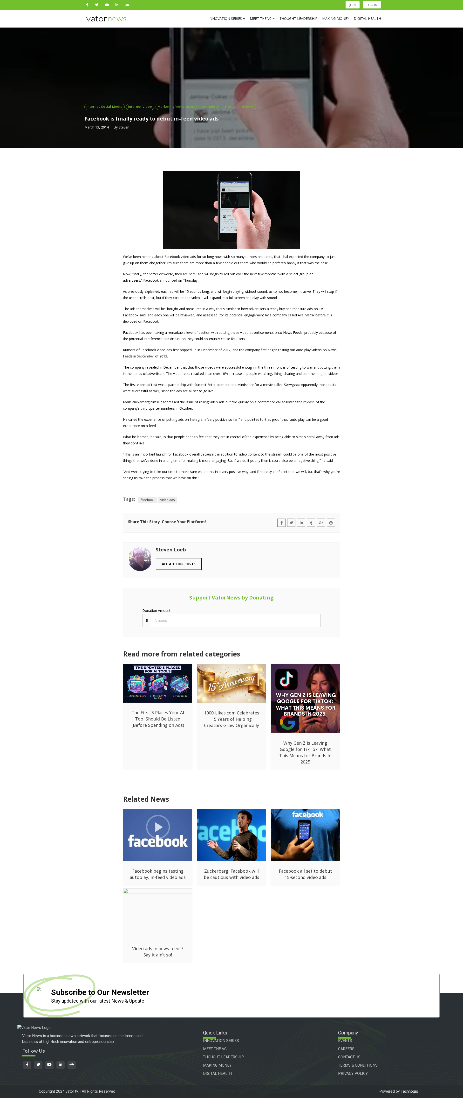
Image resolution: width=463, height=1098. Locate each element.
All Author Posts (179, 564)
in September (143, 356)
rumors (251, 256)
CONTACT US (349, 1057)
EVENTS (345, 1040)
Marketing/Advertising (176, 106)
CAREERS (346, 1049)
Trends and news (239, 106)
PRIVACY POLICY (353, 1073)
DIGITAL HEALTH (217, 1073)
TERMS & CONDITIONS (358, 1065)
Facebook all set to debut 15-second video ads (305, 874)
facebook (148, 500)
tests (268, 256)
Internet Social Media (105, 106)
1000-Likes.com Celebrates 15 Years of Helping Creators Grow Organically (231, 719)
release (309, 402)
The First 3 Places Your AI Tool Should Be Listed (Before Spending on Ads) (157, 719)
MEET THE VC (215, 1049)
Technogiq (409, 1091)
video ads (167, 500)
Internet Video (140, 106)
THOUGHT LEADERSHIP (223, 1057)
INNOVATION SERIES (221, 1040)
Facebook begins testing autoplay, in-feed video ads (158, 874)
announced (168, 280)
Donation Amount (156, 610)
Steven (124, 127)
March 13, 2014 (96, 127)
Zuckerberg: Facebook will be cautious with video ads (231, 874)
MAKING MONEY (217, 1065)
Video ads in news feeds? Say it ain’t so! (158, 952)
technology (210, 106)
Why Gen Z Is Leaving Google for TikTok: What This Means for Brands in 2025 (305, 752)
